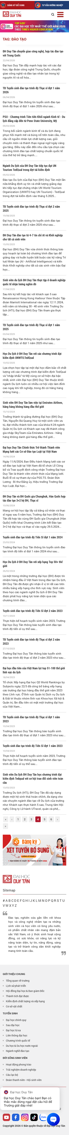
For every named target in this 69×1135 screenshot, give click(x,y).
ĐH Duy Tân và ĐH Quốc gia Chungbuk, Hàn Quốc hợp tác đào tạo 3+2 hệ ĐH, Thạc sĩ (34, 498)
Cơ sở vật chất (14, 1006)
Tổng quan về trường (17, 980)
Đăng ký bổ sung (15, 5)
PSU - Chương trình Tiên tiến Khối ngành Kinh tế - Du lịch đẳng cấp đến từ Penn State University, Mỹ (34, 119)
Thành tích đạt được (17, 996)
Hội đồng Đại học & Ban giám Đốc (25, 991)
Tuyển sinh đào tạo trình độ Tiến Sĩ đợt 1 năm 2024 (33, 537)
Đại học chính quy (16, 1020)
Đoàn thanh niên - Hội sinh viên (24, 1080)
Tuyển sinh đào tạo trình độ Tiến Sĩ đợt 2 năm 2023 (33, 611)
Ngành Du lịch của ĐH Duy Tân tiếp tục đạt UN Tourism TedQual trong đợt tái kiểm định (29, 168)
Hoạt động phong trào (18, 1064)
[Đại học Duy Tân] (16, 878)
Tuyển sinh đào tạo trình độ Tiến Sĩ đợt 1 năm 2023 (33, 746)
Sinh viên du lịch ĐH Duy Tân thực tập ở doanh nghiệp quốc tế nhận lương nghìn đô (34, 282)
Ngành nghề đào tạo (17, 1051)
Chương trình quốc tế (18, 1040)
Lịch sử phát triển (16, 985)
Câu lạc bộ (12, 1075)
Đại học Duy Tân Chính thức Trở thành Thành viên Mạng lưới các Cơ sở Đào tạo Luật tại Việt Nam (31, 449)
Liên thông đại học (16, 1035)
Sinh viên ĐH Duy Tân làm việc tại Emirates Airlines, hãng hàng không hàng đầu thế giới (33, 404)
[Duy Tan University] (20, 14)
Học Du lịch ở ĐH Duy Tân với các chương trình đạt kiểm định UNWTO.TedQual (32, 356)
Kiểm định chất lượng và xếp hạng (25, 1001)
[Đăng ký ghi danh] (34, 850)
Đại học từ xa (13, 1030)
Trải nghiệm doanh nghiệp (21, 1069)
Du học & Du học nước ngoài (22, 1045)
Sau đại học (13, 1025)
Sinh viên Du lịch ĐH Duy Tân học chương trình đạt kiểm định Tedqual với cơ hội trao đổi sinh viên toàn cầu (33, 778)
